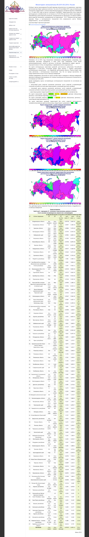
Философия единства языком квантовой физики (15, 48)
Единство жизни (13, 18)
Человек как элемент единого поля (15, 34)
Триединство (12, 22)
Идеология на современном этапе (15, 56)
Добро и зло (12, 25)
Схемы (10, 70)
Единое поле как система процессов (15, 29)
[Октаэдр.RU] (15, 7)
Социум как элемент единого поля (15, 38)
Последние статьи (13, 73)
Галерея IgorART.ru (13, 81)
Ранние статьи (15, 67)
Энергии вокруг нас (15, 52)
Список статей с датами (13, 77)
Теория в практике (15, 43)
